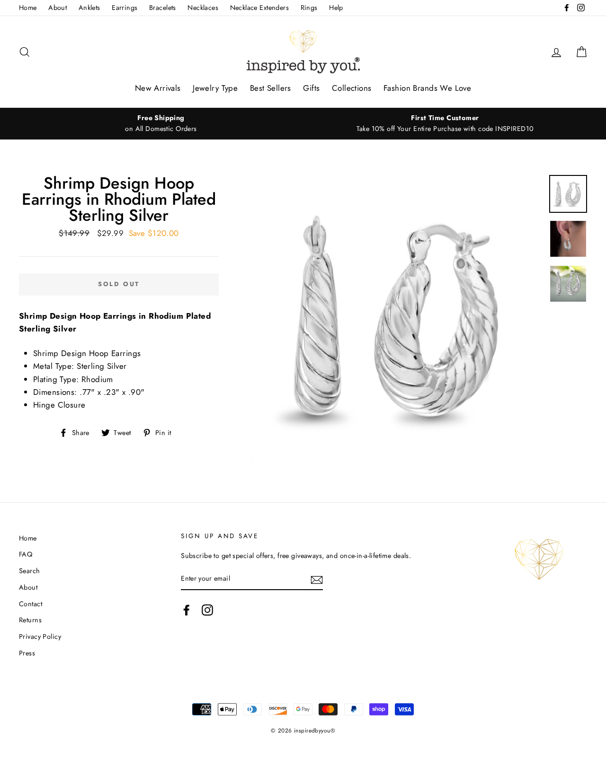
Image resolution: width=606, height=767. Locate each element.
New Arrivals (158, 88)
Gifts (311, 88)
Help (336, 7)
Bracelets (162, 7)
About (57, 7)
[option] (161, 123)
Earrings (124, 7)
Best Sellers (270, 88)
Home (28, 7)
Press (27, 653)
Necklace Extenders (259, 7)
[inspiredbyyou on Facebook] (186, 610)
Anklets (89, 7)
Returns (30, 620)
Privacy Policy (40, 636)
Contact (30, 604)
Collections (352, 88)
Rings (309, 7)
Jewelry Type (215, 88)
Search (29, 570)
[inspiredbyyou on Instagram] (207, 610)
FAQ (25, 554)
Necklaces (202, 7)
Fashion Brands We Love (427, 88)
